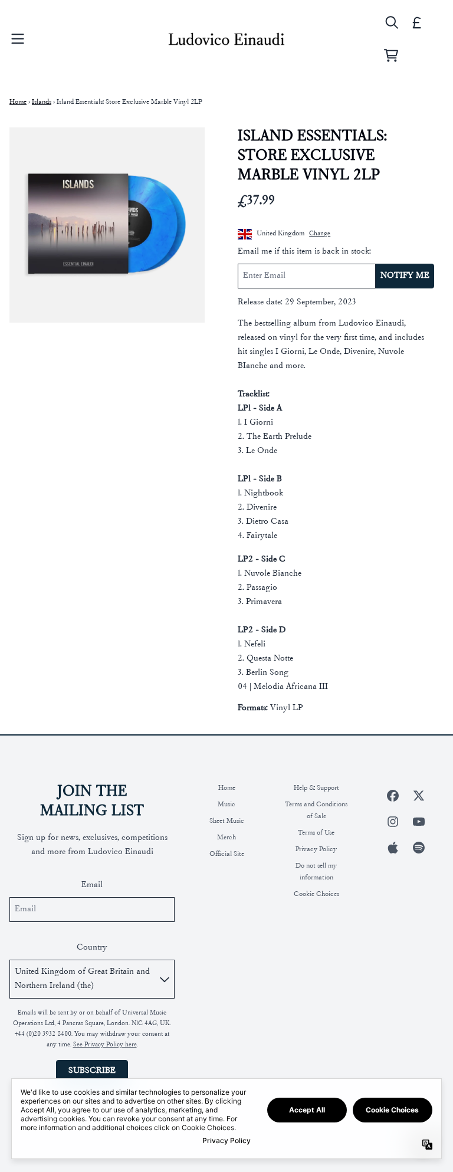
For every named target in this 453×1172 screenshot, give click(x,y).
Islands (41, 102)
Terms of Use (316, 832)
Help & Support (316, 788)
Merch (226, 837)
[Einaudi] (226, 39)
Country (92, 947)
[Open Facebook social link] (393, 796)
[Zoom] (107, 225)
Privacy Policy (316, 849)
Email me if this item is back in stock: (304, 251)
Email (92, 885)
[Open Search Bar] (391, 22)
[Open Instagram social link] (393, 822)
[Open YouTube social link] (419, 822)
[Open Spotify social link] (419, 848)
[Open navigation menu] (18, 38)
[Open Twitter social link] (419, 796)
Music (226, 804)
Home (18, 102)
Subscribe (92, 1070)
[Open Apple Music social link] (393, 848)
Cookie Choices (316, 894)
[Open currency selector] (417, 22)
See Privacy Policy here (105, 1045)
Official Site (226, 854)
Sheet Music (226, 821)
